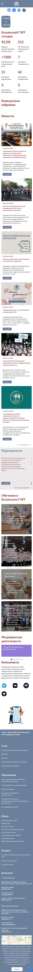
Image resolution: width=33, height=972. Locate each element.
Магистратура (12, 553)
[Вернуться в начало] (16, 3)
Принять (17, 969)
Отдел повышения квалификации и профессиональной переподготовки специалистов (14, 618)
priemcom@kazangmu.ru (8, 924)
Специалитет (12, 550)
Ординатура (11, 555)
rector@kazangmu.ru (7, 894)
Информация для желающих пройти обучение (14, 627)
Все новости (25, 445)
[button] (2, 3)
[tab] (11, 659)
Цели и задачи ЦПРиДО (16, 516)
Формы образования (15, 518)
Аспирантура (12, 557)
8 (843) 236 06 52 (6, 889)
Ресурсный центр (14, 631)
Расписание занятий (15, 521)
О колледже (11, 581)
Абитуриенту (12, 592)
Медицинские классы (15, 523)
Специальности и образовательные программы (14, 586)
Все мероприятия (23, 488)
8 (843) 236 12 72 (6, 919)
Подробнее (6, 483)
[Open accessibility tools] (31, 970)
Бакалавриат (12, 548)
